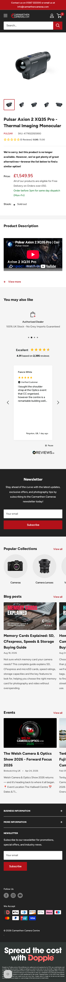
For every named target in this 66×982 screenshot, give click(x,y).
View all (57, 549)
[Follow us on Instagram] (13, 895)
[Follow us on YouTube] (20, 895)
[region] (33, 402)
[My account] (52, 16)
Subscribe (33, 525)
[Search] (57, 26)
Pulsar (8, 133)
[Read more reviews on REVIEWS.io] (43, 453)
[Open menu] (5, 15)
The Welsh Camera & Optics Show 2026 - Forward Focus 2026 (28, 759)
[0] (59, 16)
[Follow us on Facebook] (6, 895)
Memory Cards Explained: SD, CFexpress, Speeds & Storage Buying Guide (29, 641)
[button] (33, 139)
